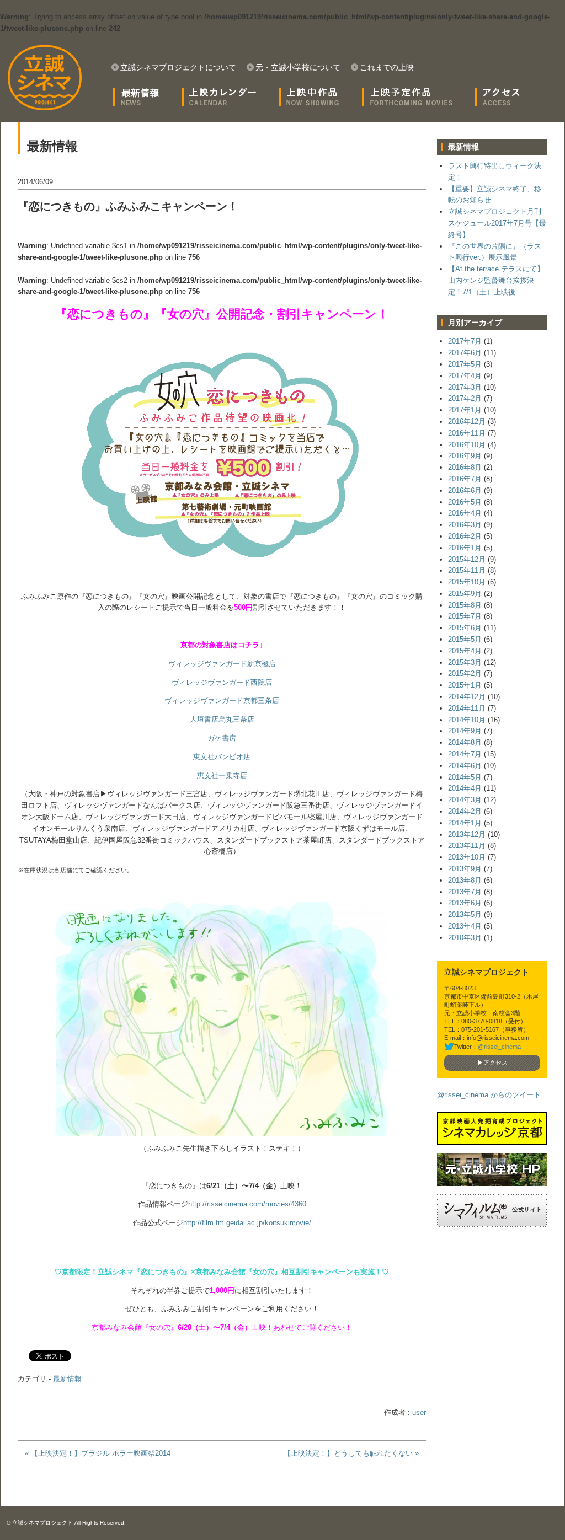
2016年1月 (465, 548)
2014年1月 (465, 823)
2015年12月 (467, 559)
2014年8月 (465, 742)
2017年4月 (465, 376)
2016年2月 (465, 536)
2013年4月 (465, 926)
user (419, 1412)
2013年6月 (465, 903)
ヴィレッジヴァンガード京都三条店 (221, 700)
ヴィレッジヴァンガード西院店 (222, 682)
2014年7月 (465, 754)
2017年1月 (465, 410)
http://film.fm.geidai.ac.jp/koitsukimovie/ (247, 1223)
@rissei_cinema (499, 1046)
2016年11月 (467, 433)
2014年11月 (467, 708)
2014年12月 (467, 697)
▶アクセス (492, 1062)
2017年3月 (465, 387)
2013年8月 (465, 880)
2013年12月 (467, 834)
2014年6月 (465, 765)
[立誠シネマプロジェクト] (44, 77)
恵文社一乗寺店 (222, 775)
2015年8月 (465, 605)
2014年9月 (465, 731)
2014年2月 (465, 811)
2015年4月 (465, 651)
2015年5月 (465, 639)
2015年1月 (465, 685)
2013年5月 (465, 914)
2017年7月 (465, 341)
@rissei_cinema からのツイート (489, 1095)
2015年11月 (467, 570)
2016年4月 (465, 513)
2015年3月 (465, 662)
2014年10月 (467, 720)
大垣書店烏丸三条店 (222, 719)
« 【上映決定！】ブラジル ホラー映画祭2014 (97, 1453)
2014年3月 (465, 800)
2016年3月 (465, 525)
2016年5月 (465, 502)
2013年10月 (467, 857)
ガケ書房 (221, 738)
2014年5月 (465, 777)
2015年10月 (467, 582)
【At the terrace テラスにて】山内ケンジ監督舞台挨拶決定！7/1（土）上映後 (496, 280)
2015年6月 (465, 628)
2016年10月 (467, 445)
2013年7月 (465, 892)
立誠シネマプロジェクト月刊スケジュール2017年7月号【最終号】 (497, 223)
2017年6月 (465, 352)
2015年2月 (465, 673)
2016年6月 (465, 490)
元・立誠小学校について (297, 67)
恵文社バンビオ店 (221, 757)
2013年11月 (467, 845)
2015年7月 (465, 616)
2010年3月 (465, 937)
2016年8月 (465, 467)
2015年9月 (465, 593)
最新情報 (67, 1379)
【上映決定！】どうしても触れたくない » (351, 1453)
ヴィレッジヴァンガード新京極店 (222, 663)
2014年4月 (465, 788)
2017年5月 (465, 364)
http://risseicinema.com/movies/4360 (247, 1204)
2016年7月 (465, 479)
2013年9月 (465, 869)
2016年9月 (465, 456)
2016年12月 (467, 421)
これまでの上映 (387, 67)
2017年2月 (465, 398)
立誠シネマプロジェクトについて (178, 67)
